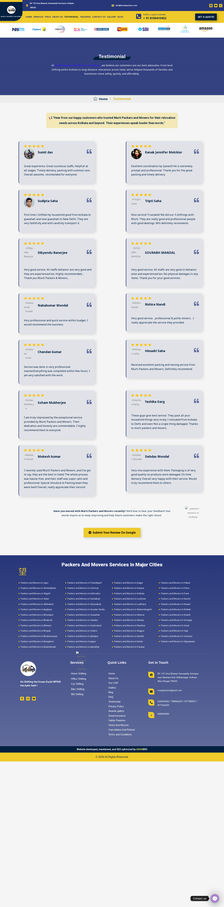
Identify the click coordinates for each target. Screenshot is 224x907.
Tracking (85, 17)
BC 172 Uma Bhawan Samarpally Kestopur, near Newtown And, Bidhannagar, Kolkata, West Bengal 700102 (178, 677)
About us (57, 17)
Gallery (111, 17)
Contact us (98, 17)
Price (48, 17)
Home (29, 17)
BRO (141, 749)
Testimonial (71, 17)
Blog (120, 17)
